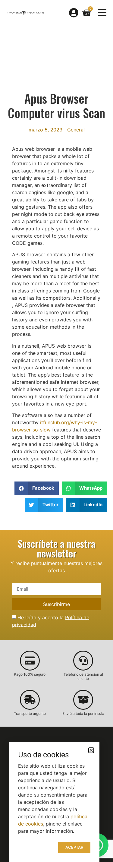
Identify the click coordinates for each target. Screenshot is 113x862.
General (76, 130)
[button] (36, 488)
